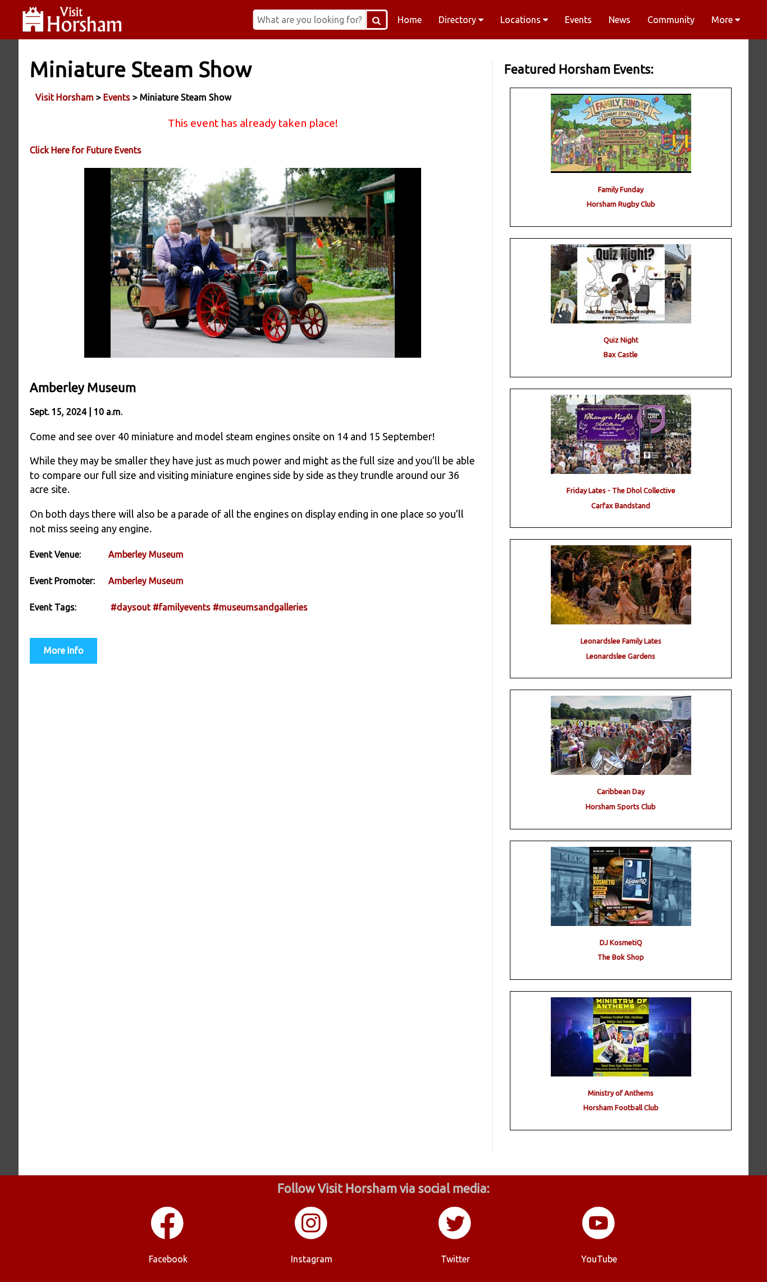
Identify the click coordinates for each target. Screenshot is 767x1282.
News (620, 20)
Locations (521, 20)
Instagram (311, 1259)
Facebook (168, 1259)
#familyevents (182, 607)
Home (410, 20)
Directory (458, 20)
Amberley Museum (146, 554)
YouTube (599, 1259)
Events (578, 20)
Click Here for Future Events (85, 150)
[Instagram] (311, 1237)
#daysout (130, 607)
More (723, 20)
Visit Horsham (64, 97)
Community (671, 20)
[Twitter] (455, 1237)
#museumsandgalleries (260, 607)
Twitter (455, 1259)
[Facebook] (168, 1237)
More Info (64, 650)
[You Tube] (599, 1237)
